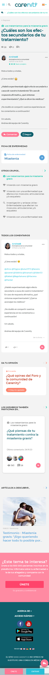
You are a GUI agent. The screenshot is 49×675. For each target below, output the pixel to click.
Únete (24, 584)
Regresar (6, 20)
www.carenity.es (21, 657)
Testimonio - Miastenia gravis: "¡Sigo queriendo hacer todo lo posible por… (22, 536)
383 (12, 465)
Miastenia (11, 158)
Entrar (35, 671)
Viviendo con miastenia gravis (22, 185)
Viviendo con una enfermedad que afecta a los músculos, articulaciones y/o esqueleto (25, 194)
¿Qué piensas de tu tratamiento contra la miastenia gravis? (22, 434)
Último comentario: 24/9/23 (19, 449)
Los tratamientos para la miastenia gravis (26, 26)
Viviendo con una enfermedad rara (24, 217)
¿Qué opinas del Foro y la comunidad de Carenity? (23, 379)
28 (22, 465)
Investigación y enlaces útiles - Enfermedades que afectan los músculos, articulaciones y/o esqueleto (22, 206)
